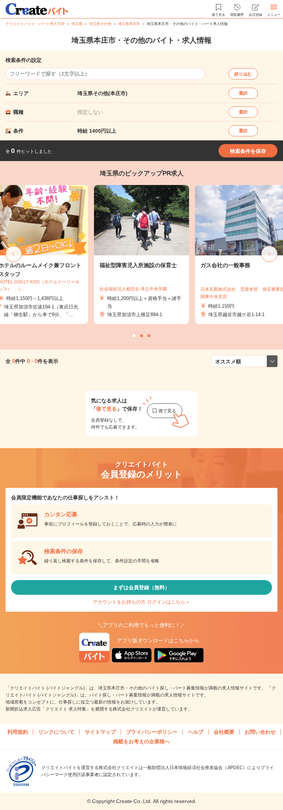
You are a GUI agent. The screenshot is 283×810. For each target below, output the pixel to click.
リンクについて (56, 732)
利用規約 (17, 732)
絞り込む (243, 74)
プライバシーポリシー (152, 732)
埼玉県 (77, 24)
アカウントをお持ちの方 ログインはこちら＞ (141, 602)
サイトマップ (100, 732)
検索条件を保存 (248, 151)
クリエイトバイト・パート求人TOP (35, 24)
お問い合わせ (260, 732)
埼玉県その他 (100, 24)
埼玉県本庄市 (129, 24)
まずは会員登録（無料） (141, 587)
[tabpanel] (141, 254)
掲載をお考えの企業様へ (141, 741)
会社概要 (224, 732)
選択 (243, 93)
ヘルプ (195, 732)
